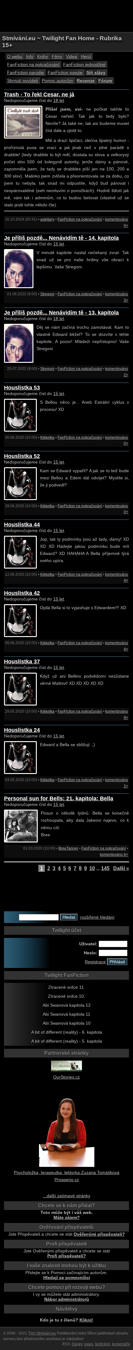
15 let (58, 243)
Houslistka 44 (22, 524)
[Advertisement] (66, 15)
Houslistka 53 (22, 388)
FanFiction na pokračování (33, 64)
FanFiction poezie (65, 72)
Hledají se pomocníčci (66, 1277)
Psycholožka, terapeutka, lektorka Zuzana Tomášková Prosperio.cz (66, 1176)
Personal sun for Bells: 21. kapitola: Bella (58, 798)
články (77, 1344)
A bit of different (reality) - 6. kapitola (66, 1032)
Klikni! (86, 1319)
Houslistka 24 (22, 730)
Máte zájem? (67, 1217)
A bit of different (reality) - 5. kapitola (66, 1041)
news (88, 1344)
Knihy (42, 56)
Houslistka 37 (22, 661)
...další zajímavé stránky (66, 1195)
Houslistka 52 (22, 456)
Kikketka (47, 437)
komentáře (121, 1344)
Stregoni (47, 294)
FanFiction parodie (25, 72)
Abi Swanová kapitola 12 (67, 1005)
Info (29, 56)
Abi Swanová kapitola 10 (67, 1023)
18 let (58, 100)
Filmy (57, 56)
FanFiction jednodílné (84, 64)
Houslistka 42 (22, 593)
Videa (71, 56)
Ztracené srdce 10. (66, 996)
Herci (86, 56)
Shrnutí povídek (22, 80)
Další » (121, 868)
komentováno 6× (114, 854)
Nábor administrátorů (66, 1299)
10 (92, 868)
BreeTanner (68, 848)
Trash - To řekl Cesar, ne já (39, 94)
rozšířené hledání (97, 917)
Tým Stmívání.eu (42, 1333)
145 (105, 868)
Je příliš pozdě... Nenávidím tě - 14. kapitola (61, 238)
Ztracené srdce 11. (66, 987)
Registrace (95, 961)
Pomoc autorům (57, 80)
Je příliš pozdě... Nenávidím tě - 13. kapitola (61, 313)
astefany (47, 219)
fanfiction (102, 1344)
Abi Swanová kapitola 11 (66, 1014)
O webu (14, 56)
